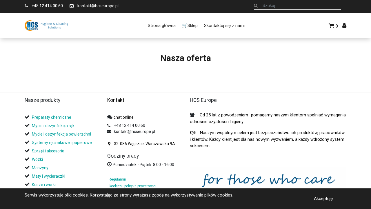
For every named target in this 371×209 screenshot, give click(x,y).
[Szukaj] (256, 5)
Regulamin (117, 179)
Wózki (37, 159)
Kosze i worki (44, 184)
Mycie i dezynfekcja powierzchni (61, 134)
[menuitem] (161, 25)
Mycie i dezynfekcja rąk (53, 125)
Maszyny (40, 167)
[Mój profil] (344, 25)
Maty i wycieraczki (48, 176)
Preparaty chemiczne (52, 117)
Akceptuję (323, 198)
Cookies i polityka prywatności (133, 186)
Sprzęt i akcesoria (48, 151)
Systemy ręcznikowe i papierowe (62, 142)
